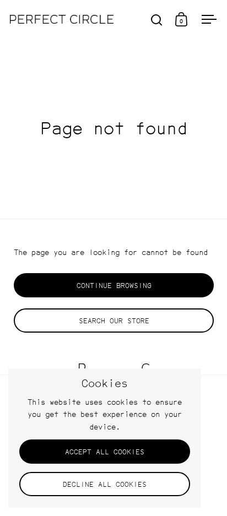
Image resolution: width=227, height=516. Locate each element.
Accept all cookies (104, 452)
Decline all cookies (105, 484)
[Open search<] (157, 19)
